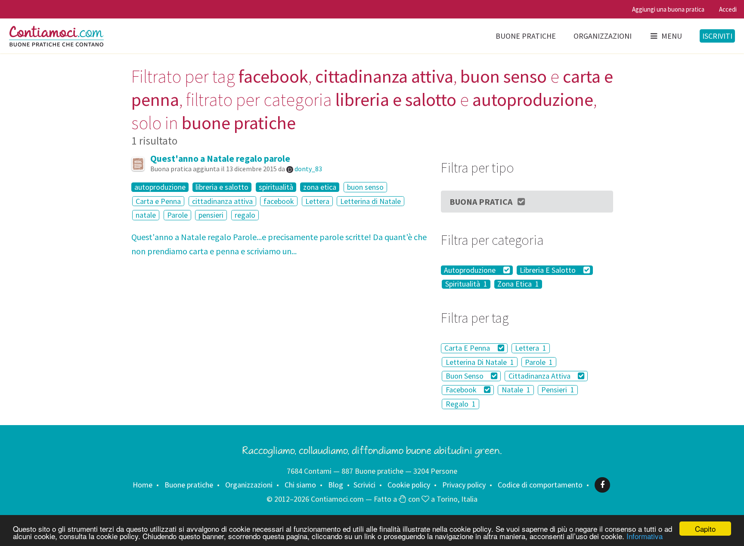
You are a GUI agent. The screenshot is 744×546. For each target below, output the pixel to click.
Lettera (317, 201)
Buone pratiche (526, 36)
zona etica (319, 187)
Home (142, 485)
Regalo (461, 404)
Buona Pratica (481, 201)
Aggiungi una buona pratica (668, 9)
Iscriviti (717, 36)
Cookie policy (409, 485)
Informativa (644, 536)
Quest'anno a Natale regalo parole (220, 158)
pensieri (210, 215)
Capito (705, 528)
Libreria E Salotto (548, 270)
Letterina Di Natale (480, 362)
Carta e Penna (158, 201)
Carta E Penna (468, 348)
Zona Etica (518, 284)
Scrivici (364, 485)
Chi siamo (300, 485)
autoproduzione (160, 187)
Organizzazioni (603, 36)
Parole (177, 215)
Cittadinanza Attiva (540, 376)
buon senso (365, 187)
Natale (516, 390)
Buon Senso (465, 376)
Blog (335, 485)
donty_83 (308, 168)
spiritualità (276, 187)
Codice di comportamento (540, 485)
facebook (279, 201)
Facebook (462, 390)
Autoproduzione (470, 270)
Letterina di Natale (370, 201)
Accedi (728, 9)
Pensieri (557, 390)
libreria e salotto (221, 187)
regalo (245, 215)
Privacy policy (464, 485)
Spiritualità (466, 284)
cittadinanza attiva (222, 201)
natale (146, 215)
